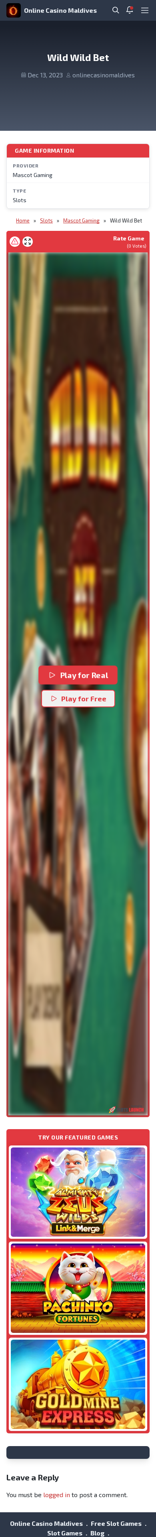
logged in (56, 1494)
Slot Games (64, 1533)
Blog (97, 1533)
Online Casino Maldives (60, 10)
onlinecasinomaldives (103, 75)
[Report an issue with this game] (15, 241)
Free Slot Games (116, 1523)
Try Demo (78, 1192)
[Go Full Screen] (27, 241)
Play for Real (84, 675)
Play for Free (83, 698)
